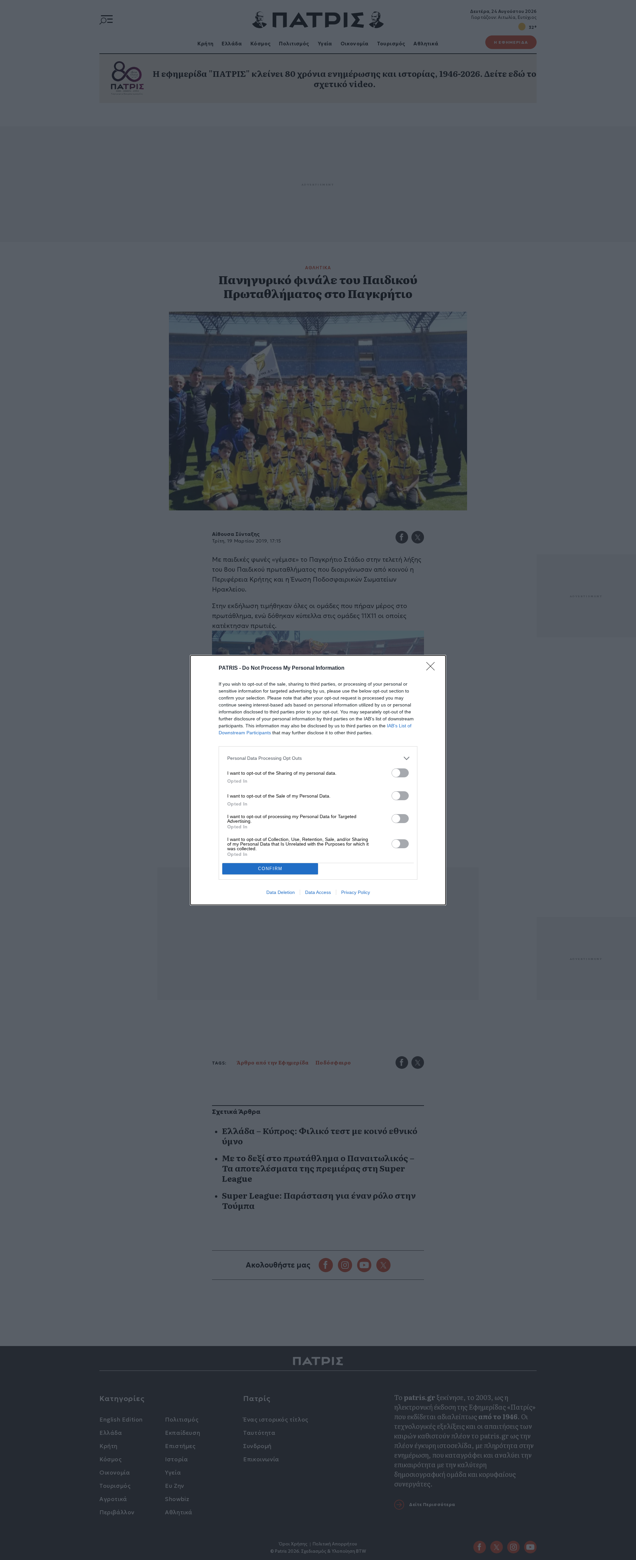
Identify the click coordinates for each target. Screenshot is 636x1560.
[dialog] (318, 780)
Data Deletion (280, 892)
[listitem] (318, 758)
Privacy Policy (355, 892)
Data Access (318, 892)
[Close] (432, 668)
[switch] (400, 772)
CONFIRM (270, 868)
